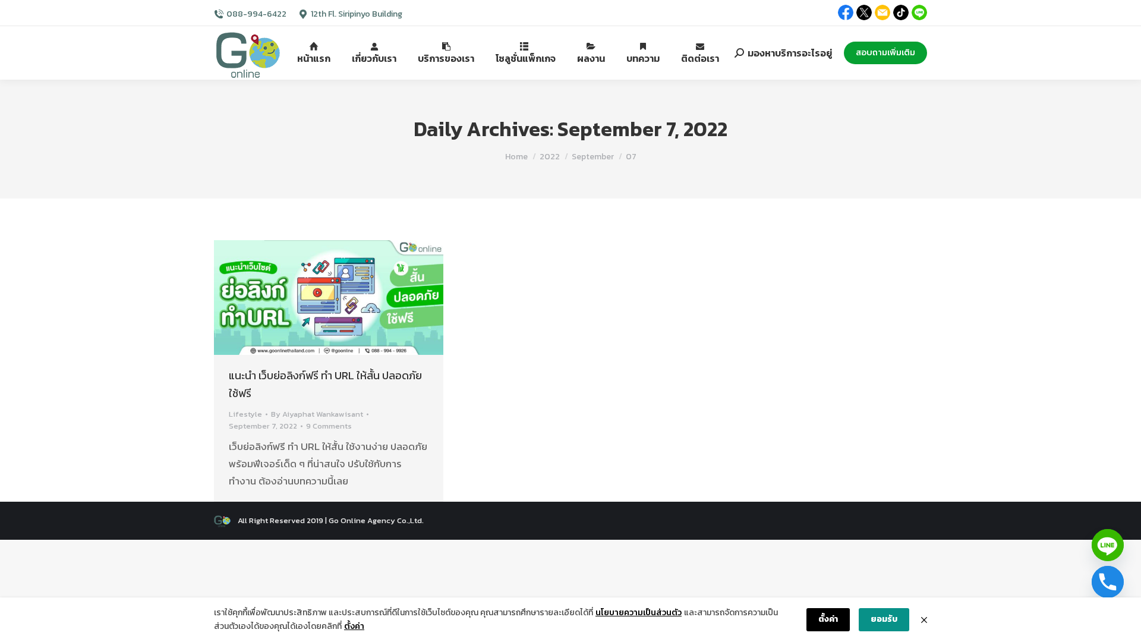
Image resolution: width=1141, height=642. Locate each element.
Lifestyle (245, 414)
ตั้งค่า (354, 626)
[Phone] (1108, 582)
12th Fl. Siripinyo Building (356, 14)
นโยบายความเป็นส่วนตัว (638, 612)
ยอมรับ (884, 619)
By (317, 414)
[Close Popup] (924, 620)
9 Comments (329, 426)
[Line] (1108, 545)
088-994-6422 (256, 14)
